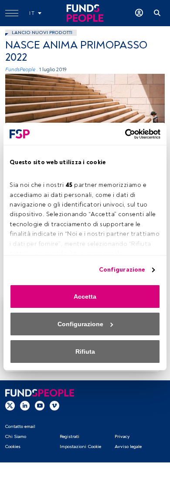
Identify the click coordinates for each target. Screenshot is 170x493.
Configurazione (122, 269)
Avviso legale (128, 446)
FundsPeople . (21, 69)
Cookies (12, 446)
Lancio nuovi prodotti (42, 32)
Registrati (69, 436)
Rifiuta (85, 351)
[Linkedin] (25, 405)
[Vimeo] (54, 405)
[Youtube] (39, 405)
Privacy (122, 436)
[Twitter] (10, 405)
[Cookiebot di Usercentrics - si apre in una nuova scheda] (122, 134)
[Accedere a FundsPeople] (139, 13)
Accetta (85, 296)
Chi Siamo (15, 436)
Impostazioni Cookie (80, 446)
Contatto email (20, 426)
